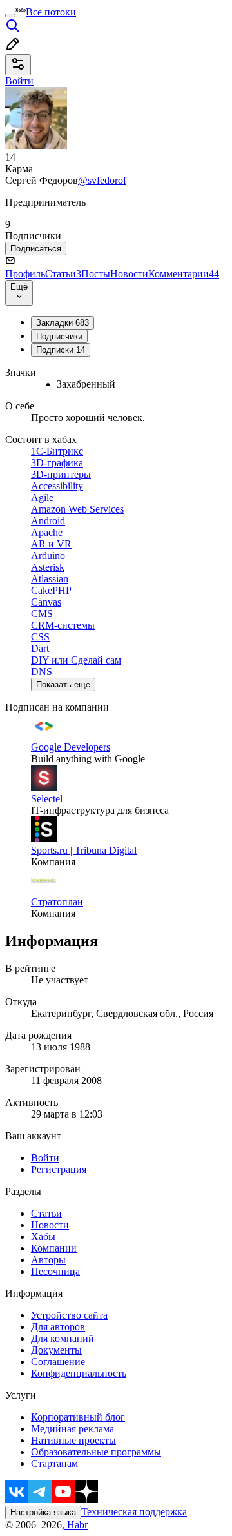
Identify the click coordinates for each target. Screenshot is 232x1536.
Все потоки (51, 11)
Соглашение (58, 1361)
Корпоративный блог (78, 1417)
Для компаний (62, 1338)
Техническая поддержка (134, 1511)
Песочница (55, 1271)
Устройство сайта (69, 1315)
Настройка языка (43, 1512)
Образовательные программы (96, 1451)
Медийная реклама (72, 1428)
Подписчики (59, 336)
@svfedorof (102, 180)
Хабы (43, 1236)
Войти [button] (19, 80)
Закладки (62, 323)
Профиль (25, 273)
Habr (76, 1524)
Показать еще (63, 684)
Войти (45, 1157)
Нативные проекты (73, 1440)
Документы (56, 1349)
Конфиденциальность (78, 1373)
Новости (129, 273)
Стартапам (54, 1463)
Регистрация (58, 1169)
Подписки (60, 350)
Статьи (63, 273)
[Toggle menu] (10, 15)
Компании (54, 1248)
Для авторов (58, 1326)
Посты (95, 273)
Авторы (48, 1259)
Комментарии (183, 273)
